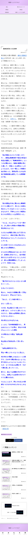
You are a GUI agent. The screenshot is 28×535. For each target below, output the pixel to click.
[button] (25, 308)
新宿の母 (6, 429)
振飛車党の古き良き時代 (7, 434)
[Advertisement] (14, 30)
